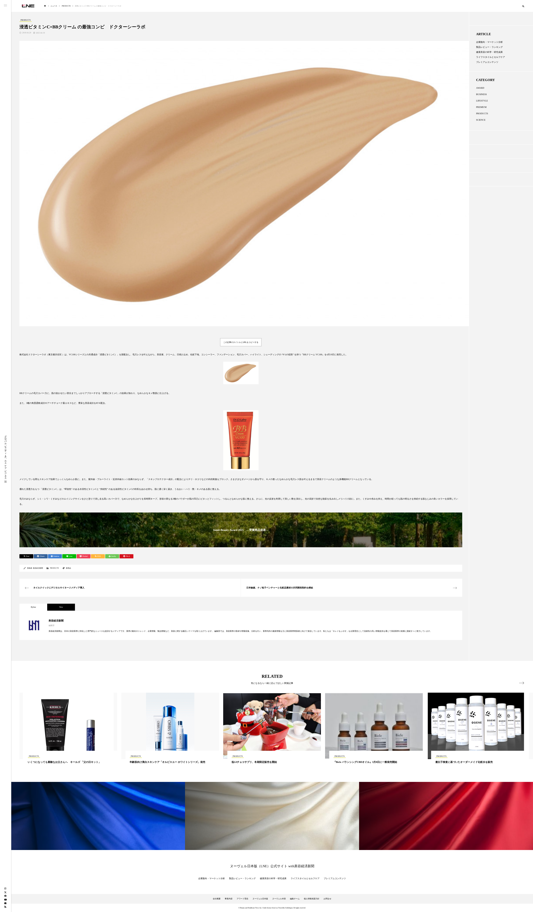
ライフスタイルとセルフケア (490, 57)
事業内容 (228, 899)
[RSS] (5, 907)
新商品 (68, 568)
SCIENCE (481, 120)
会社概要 (217, 899)
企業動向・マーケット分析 (489, 42)
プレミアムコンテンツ (487, 62)
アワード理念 (242, 899)
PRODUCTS (54, 568)
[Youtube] (5, 899)
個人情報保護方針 (311, 899)
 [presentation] (521, 683)
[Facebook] (5, 896)
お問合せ (327, 899)
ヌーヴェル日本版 (260, 899)
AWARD (480, 88)
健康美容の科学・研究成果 (489, 52)
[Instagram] (5, 889)
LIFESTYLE (482, 101)
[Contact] (5, 903)
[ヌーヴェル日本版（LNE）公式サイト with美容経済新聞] (28, 6)
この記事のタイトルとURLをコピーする (240, 342)
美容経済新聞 (38, 568)
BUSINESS (481, 94)
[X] (5, 892)
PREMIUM (481, 107)
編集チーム (295, 899)
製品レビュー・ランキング (489, 47)
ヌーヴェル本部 (279, 899)
